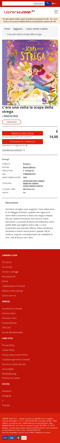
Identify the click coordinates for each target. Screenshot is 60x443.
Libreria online (9, 313)
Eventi (5, 281)
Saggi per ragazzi (31, 183)
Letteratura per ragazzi (33, 181)
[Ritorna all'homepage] (19, 11)
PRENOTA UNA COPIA (22, 133)
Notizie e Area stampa (12, 290)
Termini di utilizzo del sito (14, 364)
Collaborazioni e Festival (13, 286)
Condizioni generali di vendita (16, 359)
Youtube (6, 405)
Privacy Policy (8, 345)
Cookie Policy (8, 350)
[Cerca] (48, 3)
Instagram (6, 395)
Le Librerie (7, 267)
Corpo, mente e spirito (37, 28)
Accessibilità (8, 369)
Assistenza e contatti (12, 308)
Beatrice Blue (11, 115)
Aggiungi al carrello (22, 141)
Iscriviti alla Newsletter (12, 332)
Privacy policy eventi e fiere (15, 354)
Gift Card (6, 327)
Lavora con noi (9, 295)
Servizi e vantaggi (10, 271)
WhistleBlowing (9, 373)
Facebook (6, 391)
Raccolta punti (8, 276)
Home (7, 28)
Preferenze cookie (11, 378)
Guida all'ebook (9, 322)
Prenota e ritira (9, 318)
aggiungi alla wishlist (12, 150)
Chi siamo (6, 262)
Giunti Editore (29, 167)
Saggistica (18, 28)
